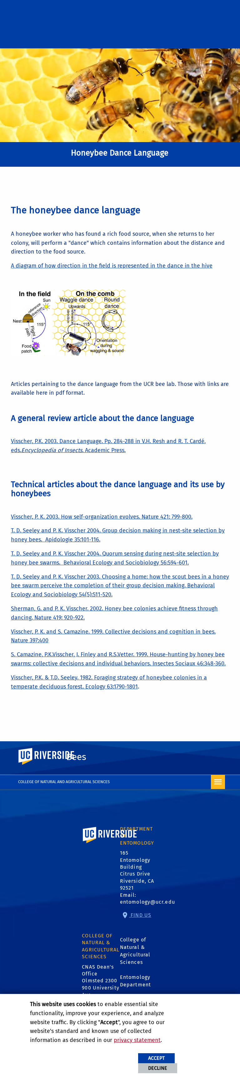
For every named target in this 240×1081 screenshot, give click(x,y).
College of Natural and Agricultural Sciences (64, 781)
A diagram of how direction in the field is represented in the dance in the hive (111, 265)
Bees (76, 757)
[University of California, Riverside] (110, 844)
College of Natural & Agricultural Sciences (135, 951)
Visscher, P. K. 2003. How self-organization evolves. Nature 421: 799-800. (101, 516)
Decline (157, 1068)
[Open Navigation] (218, 782)
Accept (156, 1058)
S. (14, 654)
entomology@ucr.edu (147, 902)
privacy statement (137, 1040)
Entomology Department (135, 981)
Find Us (140, 915)
